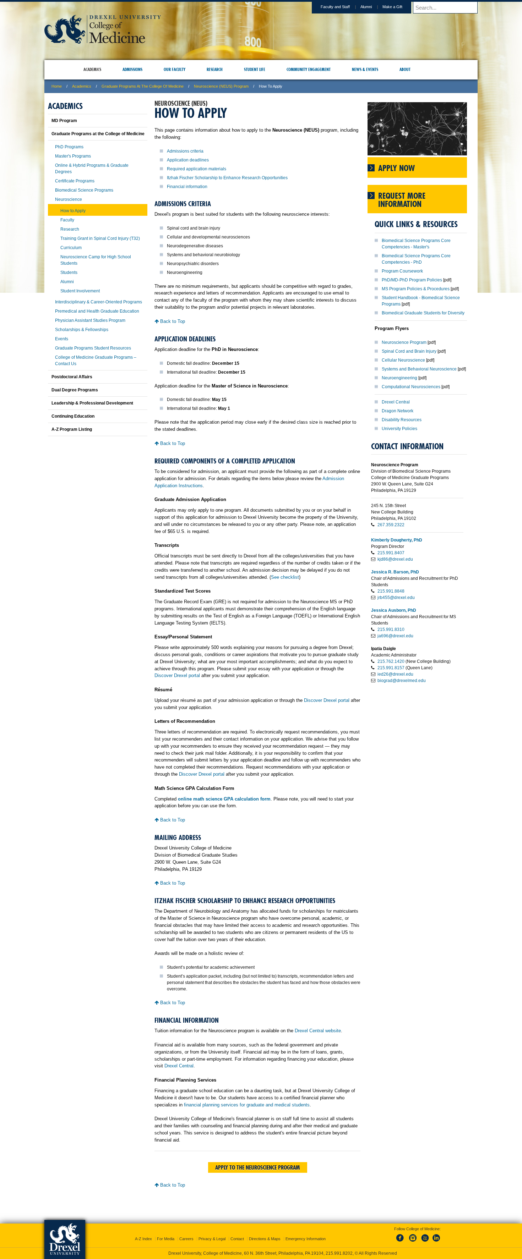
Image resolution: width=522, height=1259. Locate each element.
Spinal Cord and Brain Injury (409, 351)
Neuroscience (68, 199)
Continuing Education (72, 416)
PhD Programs (69, 146)
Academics (81, 86)
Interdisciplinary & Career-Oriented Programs (98, 301)
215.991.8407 (390, 552)
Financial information (187, 186)
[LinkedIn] (436, 1235)
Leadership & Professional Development (92, 403)
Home (56, 86)
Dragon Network (397, 410)
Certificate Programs (74, 180)
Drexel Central (179, 1065)
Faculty (67, 220)
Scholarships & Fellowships (81, 329)
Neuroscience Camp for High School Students (95, 260)
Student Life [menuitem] (254, 69)
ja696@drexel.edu (395, 635)
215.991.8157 (390, 667)
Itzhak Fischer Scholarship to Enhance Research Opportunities (227, 177)
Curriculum (71, 247)
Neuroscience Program (404, 342)
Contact (237, 1232)
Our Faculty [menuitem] (174, 69)
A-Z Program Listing (71, 429)
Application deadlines (188, 160)
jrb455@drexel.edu (396, 597)
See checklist (285, 577)
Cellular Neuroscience (403, 360)
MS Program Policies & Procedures (416, 288)
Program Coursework (402, 271)
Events (61, 338)
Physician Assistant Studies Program (90, 320)
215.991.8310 (390, 629)
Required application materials (196, 168)
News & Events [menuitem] (365, 69)
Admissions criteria (185, 151)
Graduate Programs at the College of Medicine (143, 86)
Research (69, 229)
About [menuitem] (404, 69)
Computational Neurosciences (411, 386)
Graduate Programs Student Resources (93, 348)
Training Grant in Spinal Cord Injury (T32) (100, 238)
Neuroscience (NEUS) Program (221, 86)
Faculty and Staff (335, 7)
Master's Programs (73, 156)
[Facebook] (401, 1235)
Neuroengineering (399, 377)
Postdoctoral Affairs (71, 376)
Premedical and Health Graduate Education (97, 311)
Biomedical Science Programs (84, 190)
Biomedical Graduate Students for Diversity (423, 312)
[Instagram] (413, 1235)
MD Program (64, 120)
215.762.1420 (390, 661)
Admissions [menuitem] (132, 69)
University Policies (399, 428)
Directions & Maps (265, 1232)
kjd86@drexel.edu (395, 559)
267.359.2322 (390, 524)
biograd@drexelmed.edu (401, 680)
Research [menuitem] (215, 69)
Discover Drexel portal (177, 675)
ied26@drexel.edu (395, 674)
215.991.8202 (355, 1246)
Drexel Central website (318, 1030)
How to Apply (73, 210)
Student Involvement (80, 290)
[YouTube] (424, 1235)
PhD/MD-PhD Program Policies (412, 279)
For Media (165, 1232)
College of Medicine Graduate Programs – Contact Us (95, 360)
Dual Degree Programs (74, 389)
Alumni (366, 7)
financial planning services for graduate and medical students (247, 1104)
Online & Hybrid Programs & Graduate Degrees (92, 168)
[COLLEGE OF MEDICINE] (102, 41)
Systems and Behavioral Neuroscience (419, 369)
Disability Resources (402, 419)
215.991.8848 (390, 591)
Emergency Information (306, 1232)
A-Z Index (143, 1232)
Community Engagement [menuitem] (309, 69)
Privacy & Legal (212, 1232)
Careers (186, 1232)
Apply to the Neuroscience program (257, 1167)
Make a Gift (392, 7)
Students (68, 272)
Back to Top (172, 321)
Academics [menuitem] (92, 69)
